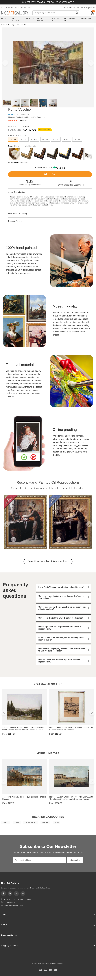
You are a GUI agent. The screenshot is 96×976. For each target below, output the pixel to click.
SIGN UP (84, 8)
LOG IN (92, 8)
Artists (5, 18)
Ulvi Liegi (10, 25)
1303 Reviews (22, 120)
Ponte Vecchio (21, 25)
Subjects (29, 18)
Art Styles (15, 19)
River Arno (45, 822)
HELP (17, 8)
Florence (5, 822)
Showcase (86, 18)
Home (3, 25)
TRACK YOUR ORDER (70, 8)
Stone (57, 822)
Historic (16, 822)
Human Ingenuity (30, 822)
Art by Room (40, 19)
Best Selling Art (70, 19)
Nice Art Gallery (16, 13)
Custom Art (55, 19)
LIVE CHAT (27, 8)
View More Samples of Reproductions (48, 561)
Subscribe (75, 860)
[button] (5, 63)
